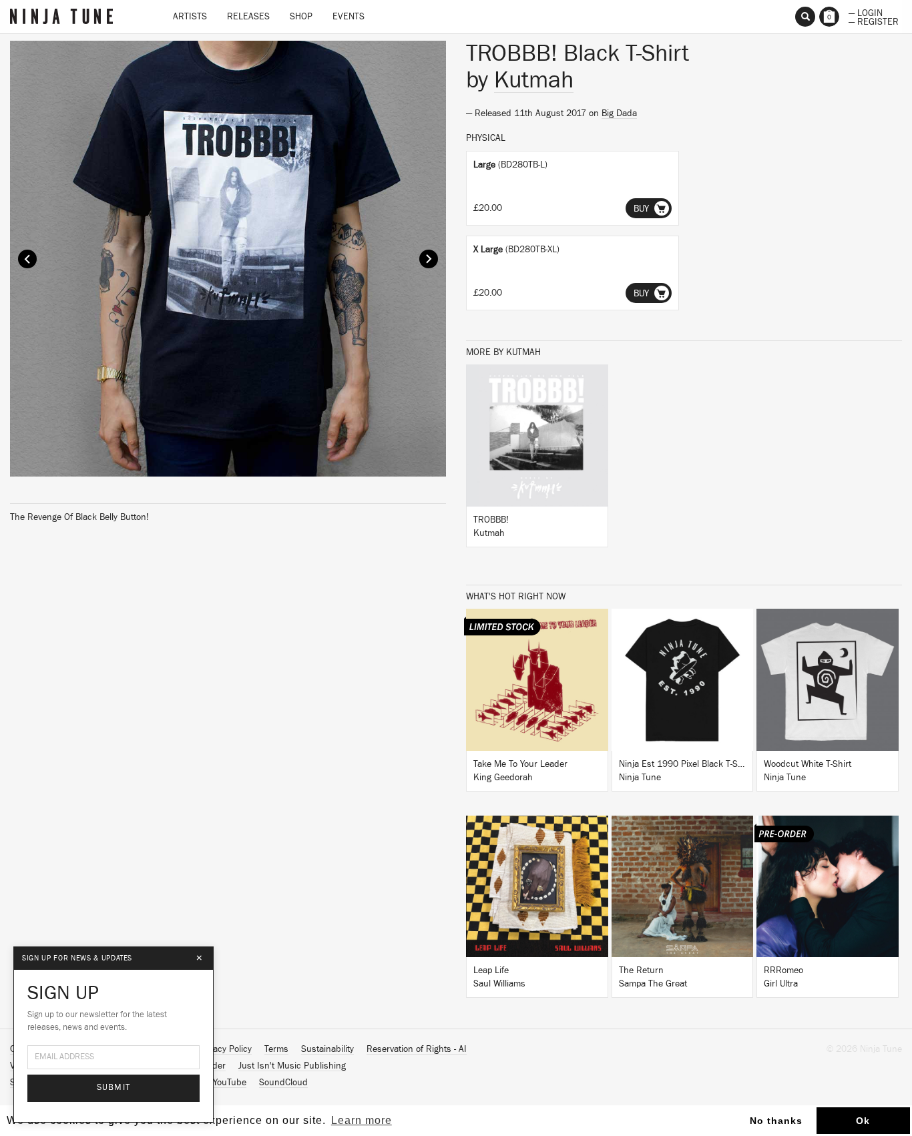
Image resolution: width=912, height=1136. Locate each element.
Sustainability (327, 1049)
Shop (301, 16)
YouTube (229, 1082)
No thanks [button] (776, 1120)
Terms (276, 1049)
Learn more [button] (361, 1120)
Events (348, 16)
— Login (866, 12)
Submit (114, 1087)
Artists (190, 16)
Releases (248, 16)
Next (428, 259)
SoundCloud (283, 1082)
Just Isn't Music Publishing (292, 1066)
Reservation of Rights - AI (417, 1049)
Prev (27, 259)
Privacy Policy (225, 1049)
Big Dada (619, 113)
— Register (874, 20)
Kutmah (534, 80)
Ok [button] (863, 1120)
